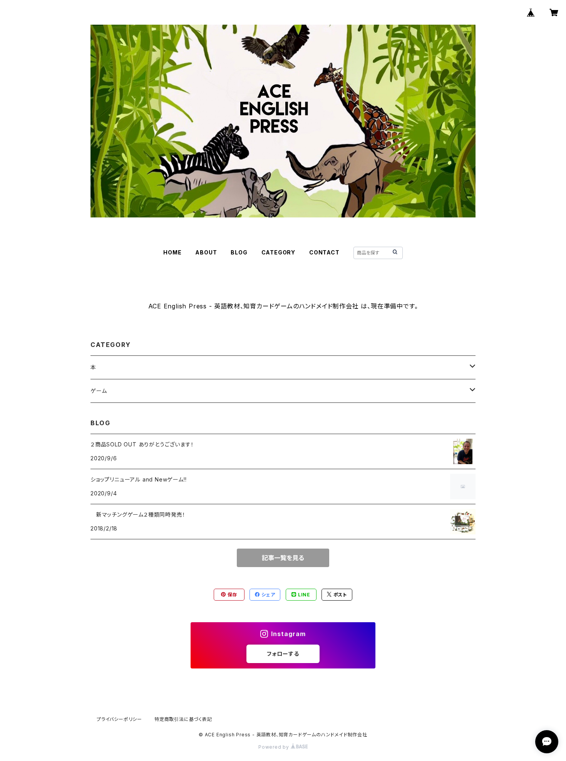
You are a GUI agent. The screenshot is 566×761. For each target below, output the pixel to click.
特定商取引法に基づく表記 (183, 719)
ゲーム (98, 390)
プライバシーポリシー (119, 719)
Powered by (274, 747)
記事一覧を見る (283, 558)
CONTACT (324, 252)
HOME (172, 252)
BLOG (239, 252)
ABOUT (206, 252)
